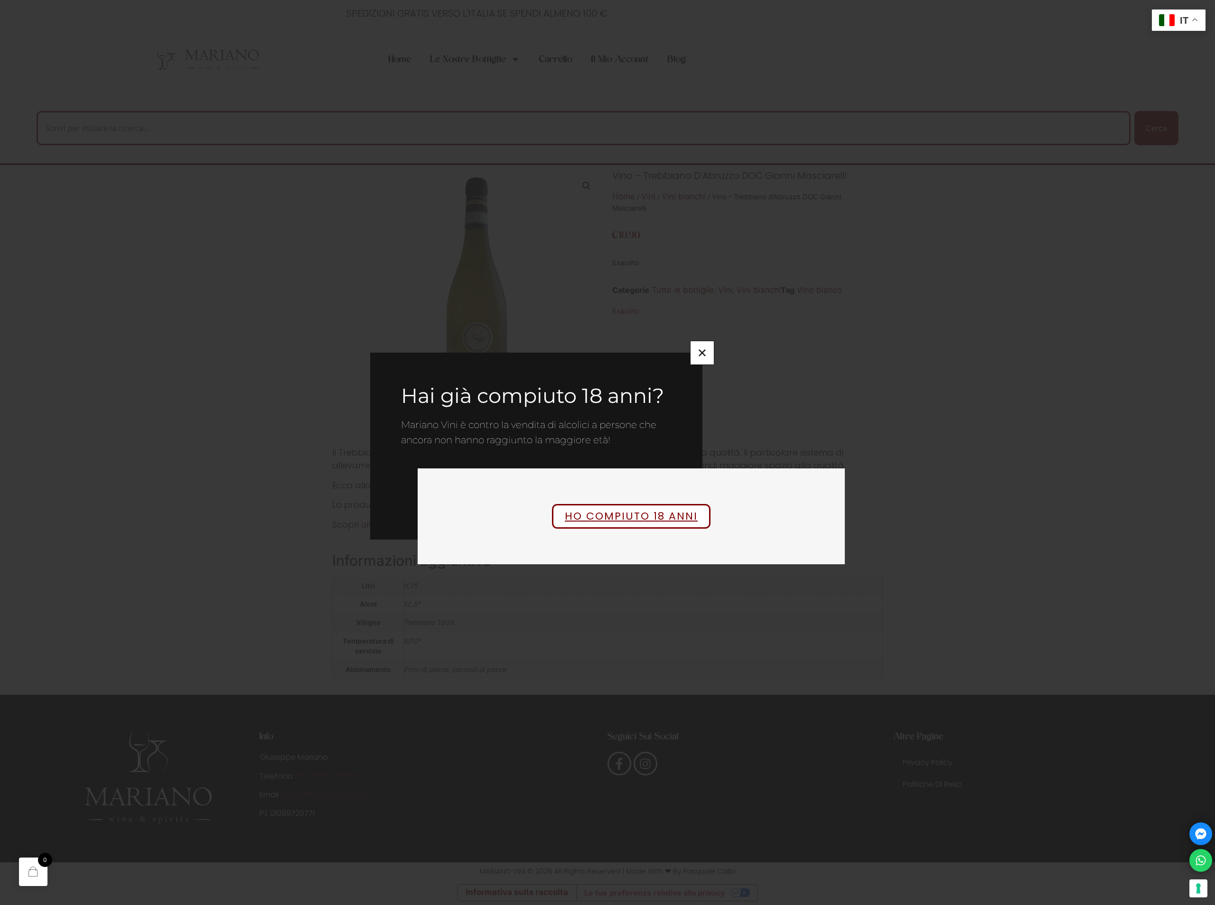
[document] (607, 452)
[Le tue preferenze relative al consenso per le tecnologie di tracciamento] (1198, 888)
